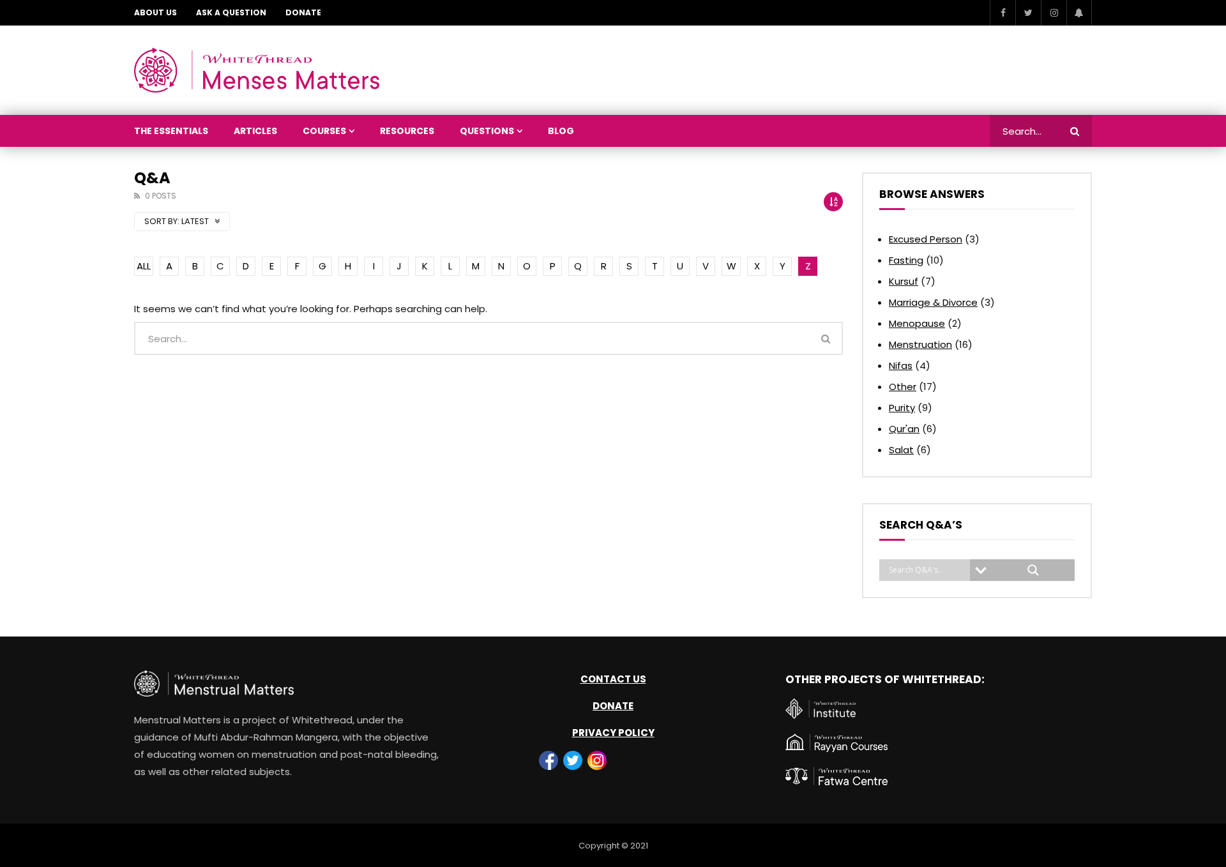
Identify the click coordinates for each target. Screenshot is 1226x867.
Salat (901, 449)
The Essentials (171, 130)
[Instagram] (1053, 13)
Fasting (906, 260)
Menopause (917, 323)
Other (902, 386)
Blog (561, 130)
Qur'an (904, 428)
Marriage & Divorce (933, 302)
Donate (303, 12)
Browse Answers (932, 194)
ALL (144, 266)
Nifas (900, 365)
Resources (407, 130)
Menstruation (920, 344)
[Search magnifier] (1033, 570)
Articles (255, 130)
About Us (155, 12)
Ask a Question (231, 12)
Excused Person (925, 239)
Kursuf (903, 281)
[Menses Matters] (256, 70)
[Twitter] (1028, 13)
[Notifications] (1079, 13)
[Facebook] (1002, 13)
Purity (902, 407)
